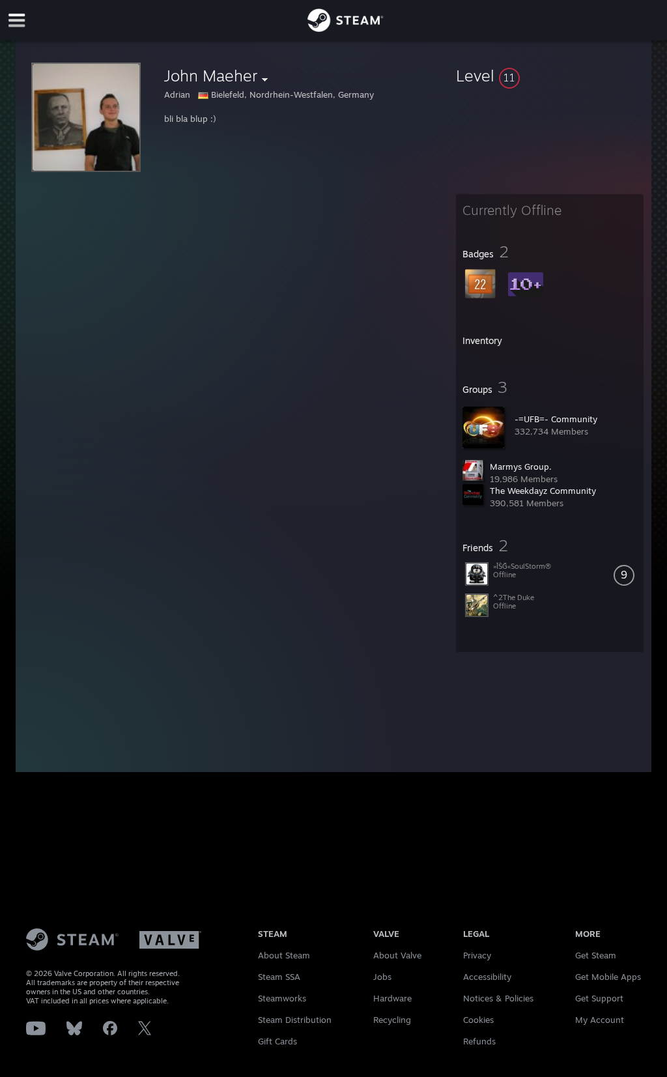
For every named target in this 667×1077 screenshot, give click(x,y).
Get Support (599, 998)
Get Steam (595, 955)
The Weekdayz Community (543, 490)
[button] (550, 76)
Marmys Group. (521, 466)
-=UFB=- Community (556, 419)
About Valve (397, 955)
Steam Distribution (295, 1019)
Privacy (477, 955)
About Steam (284, 955)
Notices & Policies (498, 998)
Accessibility (487, 976)
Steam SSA (279, 976)
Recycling (392, 1019)
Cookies (478, 1019)
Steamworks (282, 998)
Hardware (392, 998)
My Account (599, 1019)
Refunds (479, 1041)
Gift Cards (277, 1041)
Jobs (382, 976)
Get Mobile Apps (608, 976)
